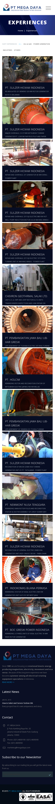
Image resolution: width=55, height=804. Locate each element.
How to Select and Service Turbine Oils (17, 703)
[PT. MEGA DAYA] (22, 7)
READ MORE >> (8, 682)
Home (20, 30)
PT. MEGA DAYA (15, 791)
